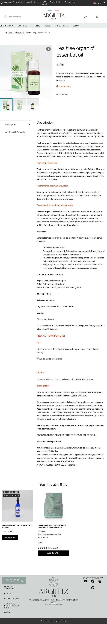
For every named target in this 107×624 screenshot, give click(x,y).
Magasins (8, 3)
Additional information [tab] (15, 132)
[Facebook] (93, 581)
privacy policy (61, 621)
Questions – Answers (10, 587)
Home (10, 33)
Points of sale (11, 598)
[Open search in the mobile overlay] (18, 16)
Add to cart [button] (53, 553)
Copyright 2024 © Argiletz (53, 604)
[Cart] (97, 16)
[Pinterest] (93, 587)
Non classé (19, 33)
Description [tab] (10, 124)
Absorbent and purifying (48, 534)
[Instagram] (100, 581)
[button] (85, 17)
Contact (8, 593)
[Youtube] (85, 581)
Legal (7, 612)
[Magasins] (2, 3)
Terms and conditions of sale (11, 606)
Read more (10, 537)
